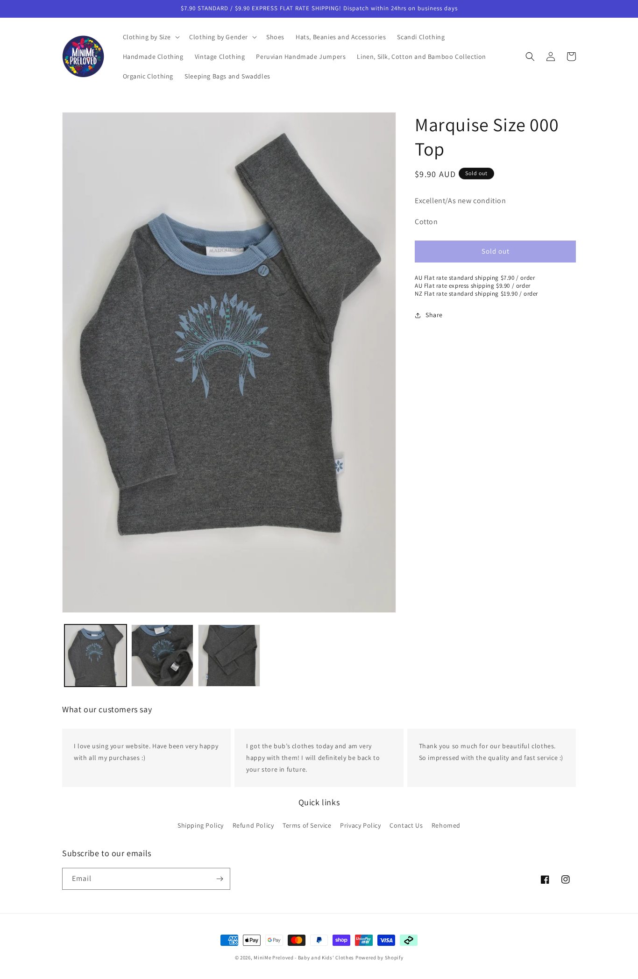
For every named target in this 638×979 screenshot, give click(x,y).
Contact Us (406, 825)
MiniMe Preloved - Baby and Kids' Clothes (304, 957)
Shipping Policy (200, 825)
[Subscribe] (219, 879)
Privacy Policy (360, 825)
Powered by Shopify (379, 957)
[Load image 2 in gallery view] (162, 655)
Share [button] (434, 315)
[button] (150, 37)
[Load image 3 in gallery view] (229, 655)
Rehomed (446, 825)
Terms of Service (307, 825)
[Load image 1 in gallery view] (95, 655)
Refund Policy (253, 825)
